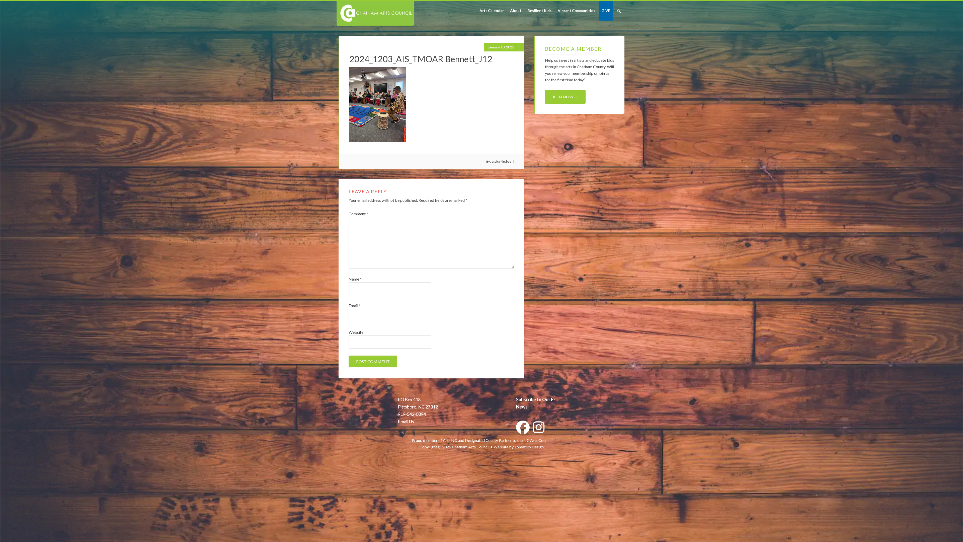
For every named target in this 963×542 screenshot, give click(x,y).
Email (355, 305)
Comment (358, 213)
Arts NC (450, 440)
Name (355, 279)
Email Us (406, 421)
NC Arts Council (537, 440)
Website (356, 332)
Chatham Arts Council (375, 13)
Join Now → (565, 96)
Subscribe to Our (533, 399)
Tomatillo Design (529, 446)
